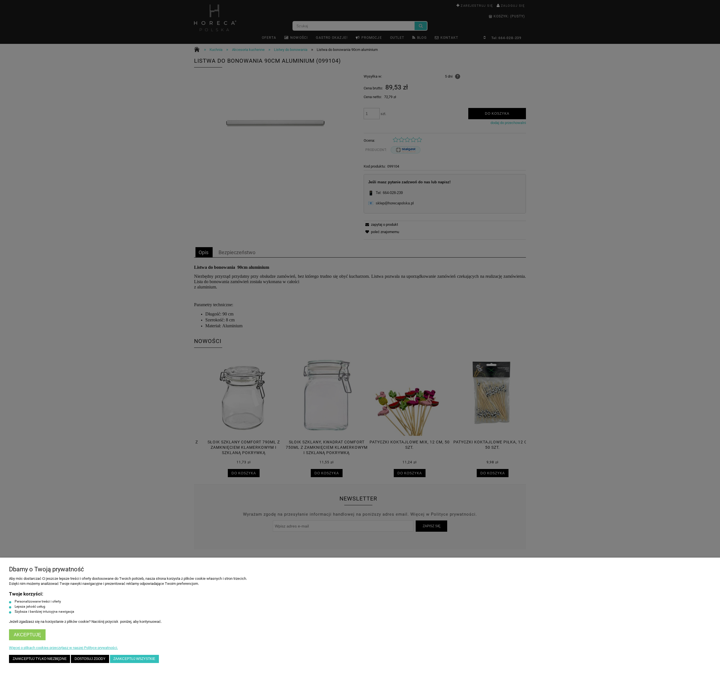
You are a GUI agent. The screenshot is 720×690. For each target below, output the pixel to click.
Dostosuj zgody (90, 658)
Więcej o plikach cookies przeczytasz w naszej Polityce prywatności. (63, 648)
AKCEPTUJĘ (27, 634)
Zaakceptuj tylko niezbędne (40, 658)
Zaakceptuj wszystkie (134, 658)
